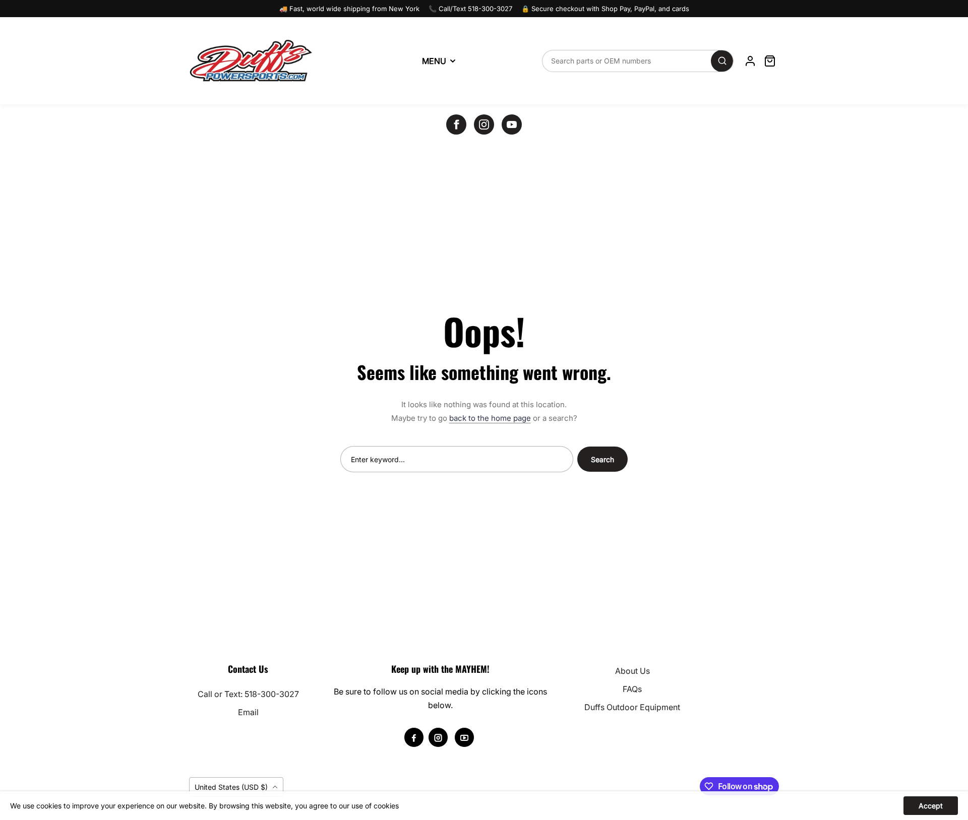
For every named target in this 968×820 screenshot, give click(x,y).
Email (248, 712)
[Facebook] (456, 124)
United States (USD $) (232, 787)
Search (602, 459)
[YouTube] (512, 124)
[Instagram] (484, 124)
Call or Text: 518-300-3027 (248, 694)
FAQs (632, 689)
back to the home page (490, 418)
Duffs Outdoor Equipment (632, 707)
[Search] (722, 61)
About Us (632, 671)
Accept (931, 805)
